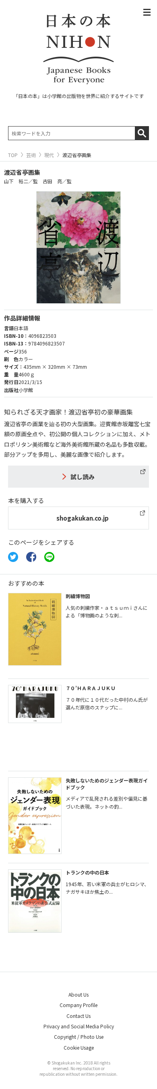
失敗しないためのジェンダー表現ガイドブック (107, 784)
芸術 (31, 155)
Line (49, 557)
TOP (13, 155)
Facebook (31, 557)
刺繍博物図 (78, 596)
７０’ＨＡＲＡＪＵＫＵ (91, 687)
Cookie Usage (79, 1047)
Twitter (13, 557)
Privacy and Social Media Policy (78, 1026)
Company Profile (78, 1004)
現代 (49, 155)
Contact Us (78, 1015)
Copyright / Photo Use (78, 1036)
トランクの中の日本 (87, 872)
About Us (78, 994)
